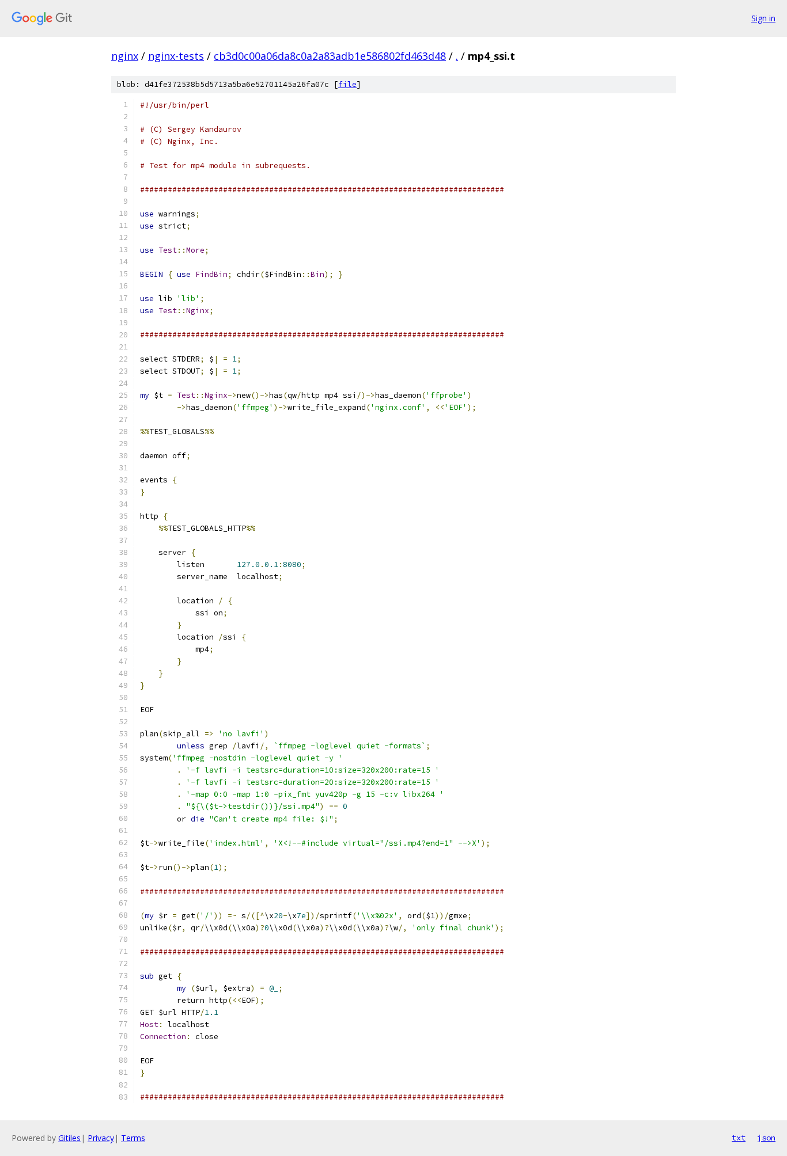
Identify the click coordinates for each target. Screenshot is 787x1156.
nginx (124, 56)
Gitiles (69, 1137)
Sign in (763, 18)
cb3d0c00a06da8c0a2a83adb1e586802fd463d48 (330, 56)
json (766, 1137)
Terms (133, 1137)
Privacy (101, 1137)
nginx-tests (176, 56)
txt (739, 1137)
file (347, 84)
